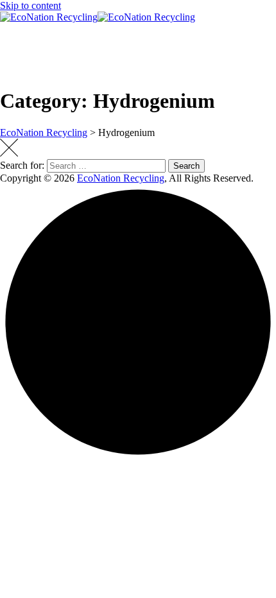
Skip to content (30, 5)
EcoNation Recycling (120, 178)
